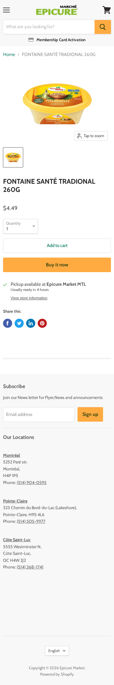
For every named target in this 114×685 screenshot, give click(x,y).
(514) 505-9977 (31, 521)
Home (9, 54)
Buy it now (57, 265)
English (54, 650)
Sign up (90, 414)
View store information (29, 298)
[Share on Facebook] (7, 323)
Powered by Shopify (57, 674)
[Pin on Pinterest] (42, 323)
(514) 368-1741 (30, 567)
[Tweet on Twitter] (19, 323)
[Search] (103, 27)
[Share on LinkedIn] (30, 323)
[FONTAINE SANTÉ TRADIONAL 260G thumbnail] (13, 157)
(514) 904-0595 (32, 482)
